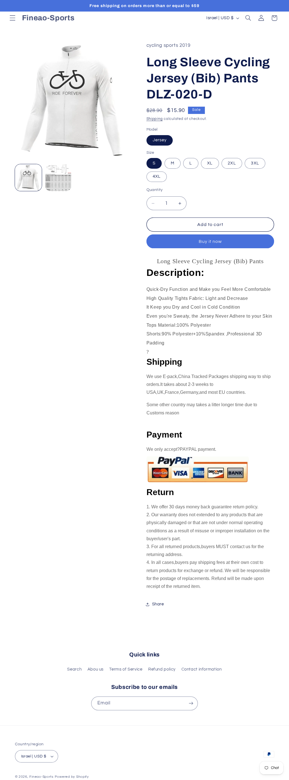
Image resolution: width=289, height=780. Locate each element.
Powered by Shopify (72, 776)
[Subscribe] (191, 703)
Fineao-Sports (41, 776)
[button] (12, 18)
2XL (232, 163)
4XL (157, 176)
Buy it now (210, 241)
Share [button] (158, 604)
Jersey (160, 140)
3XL (255, 163)
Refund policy (162, 669)
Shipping (154, 119)
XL (210, 163)
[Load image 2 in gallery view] (58, 177)
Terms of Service (125, 669)
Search (74, 669)
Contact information (201, 669)
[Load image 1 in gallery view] (28, 177)
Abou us (95, 669)
